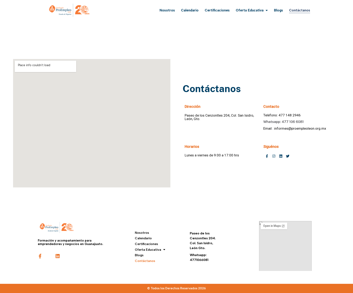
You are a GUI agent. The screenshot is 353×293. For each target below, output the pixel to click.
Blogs (278, 10)
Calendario (190, 10)
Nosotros (167, 10)
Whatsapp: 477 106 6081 (283, 122)
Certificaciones (217, 10)
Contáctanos (299, 10)
